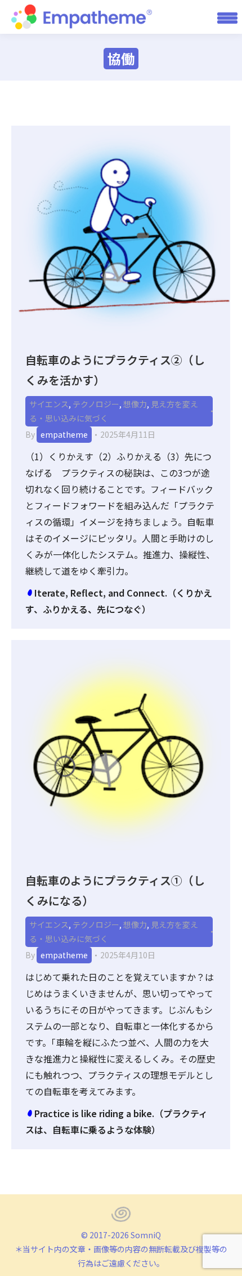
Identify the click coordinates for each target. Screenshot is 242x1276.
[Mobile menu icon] (223, 17)
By (56, 434)
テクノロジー (96, 404)
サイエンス (49, 404)
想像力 (135, 404)
